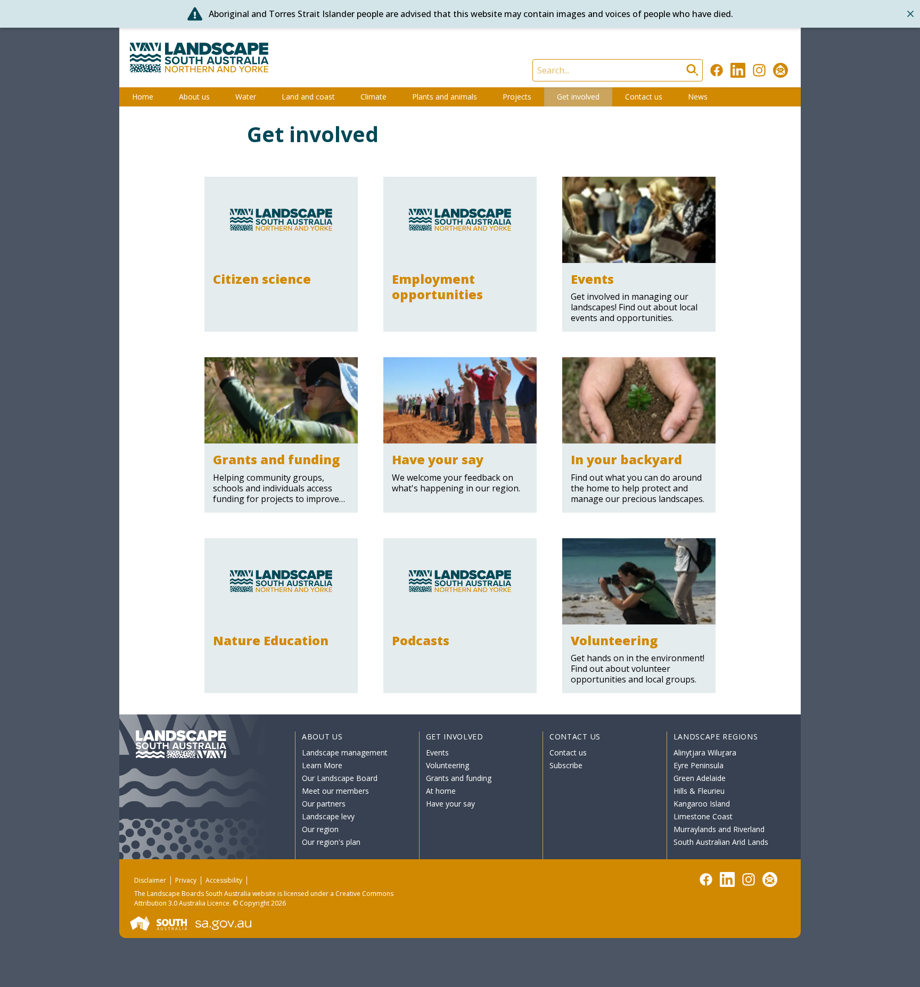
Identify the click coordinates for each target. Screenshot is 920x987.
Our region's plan (331, 842)
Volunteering (447, 765)
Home (142, 97)
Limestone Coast (703, 816)
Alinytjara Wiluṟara (704, 752)
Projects (517, 97)
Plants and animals (444, 97)
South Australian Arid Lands (720, 842)
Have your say (450, 804)
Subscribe (565, 765)
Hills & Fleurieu (699, 791)
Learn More (322, 765)
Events (437, 752)
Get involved (578, 97)
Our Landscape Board (339, 778)
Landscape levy (328, 816)
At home (441, 791)
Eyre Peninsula (698, 765)
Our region (320, 829)
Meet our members (335, 791)
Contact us (643, 97)
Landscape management (345, 752)
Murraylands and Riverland (719, 829)
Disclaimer (150, 880)
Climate (373, 97)
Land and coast (308, 97)
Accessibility (224, 880)
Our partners (324, 804)
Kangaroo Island (701, 804)
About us (194, 97)
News (698, 97)
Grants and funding (458, 778)
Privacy (185, 880)
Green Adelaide (699, 778)
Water (245, 97)
